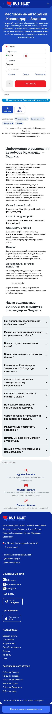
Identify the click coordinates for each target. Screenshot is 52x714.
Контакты (7, 655)
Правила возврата (11, 562)
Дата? (10, 64)
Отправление (21, 119)
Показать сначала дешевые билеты (26, 709)
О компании (8, 639)
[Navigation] (48, 4)
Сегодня (11, 74)
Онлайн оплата (26, 489)
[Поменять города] (26, 56)
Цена (19, 123)
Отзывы (6, 651)
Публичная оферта (11, 558)
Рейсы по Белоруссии (13, 679)
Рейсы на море (10, 691)
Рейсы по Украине (11, 676)
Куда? (10, 55)
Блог (5, 659)
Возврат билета (26, 505)
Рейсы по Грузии (10, 683)
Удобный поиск (26, 474)
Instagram (11, 588)
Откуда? (11, 46)
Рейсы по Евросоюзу (12, 687)
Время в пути (37, 119)
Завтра (26, 74)
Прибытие (7, 123)
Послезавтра (40, 74)
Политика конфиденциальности (17, 555)
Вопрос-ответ (9, 643)
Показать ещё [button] (12, 547)
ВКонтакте (11, 580)
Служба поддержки (12, 647)
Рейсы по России (11, 672)
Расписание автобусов (16, 666)
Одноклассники (13, 584)
